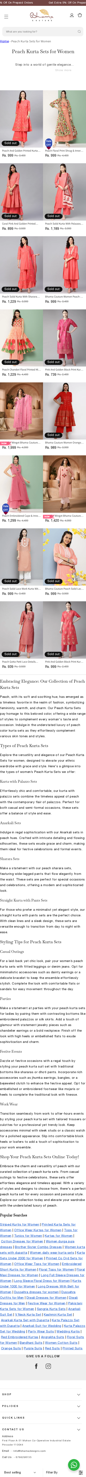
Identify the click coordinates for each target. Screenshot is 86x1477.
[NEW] (21, 411)
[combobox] (42, 31)
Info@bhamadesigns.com (29, 1451)
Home (4, 41)
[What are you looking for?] (79, 31)
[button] (6, 11)
